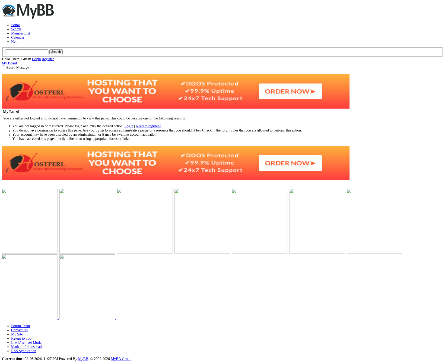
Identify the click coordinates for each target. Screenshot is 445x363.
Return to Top (21, 338)
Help (14, 42)
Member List (20, 33)
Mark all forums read (26, 347)
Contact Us (19, 330)
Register (48, 59)
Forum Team (20, 326)
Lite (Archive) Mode (26, 342)
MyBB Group (121, 359)
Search (16, 29)
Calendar (17, 37)
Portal (15, 25)
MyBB (83, 359)
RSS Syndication (23, 351)
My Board (9, 63)
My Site (17, 334)
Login (36, 59)
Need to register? (148, 126)
